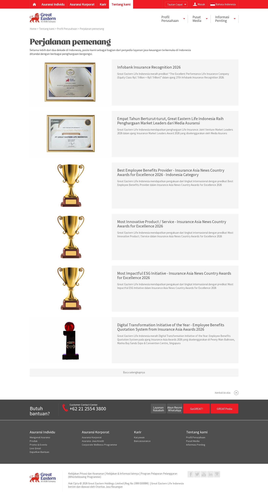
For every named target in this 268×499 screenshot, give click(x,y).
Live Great (35, 448)
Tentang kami (47, 28)
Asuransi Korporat (92, 437)
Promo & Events (38, 444)
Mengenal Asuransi (40, 437)
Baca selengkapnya (134, 372)
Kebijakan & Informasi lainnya (122, 473)
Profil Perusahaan (67, 28)
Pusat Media (192, 441)
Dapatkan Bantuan (39, 452)
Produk (34, 441)
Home (33, 28)
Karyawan (139, 437)
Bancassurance (142, 441)
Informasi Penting (195, 444)
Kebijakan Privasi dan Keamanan (86, 473)
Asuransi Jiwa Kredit (93, 441)
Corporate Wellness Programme (99, 444)
